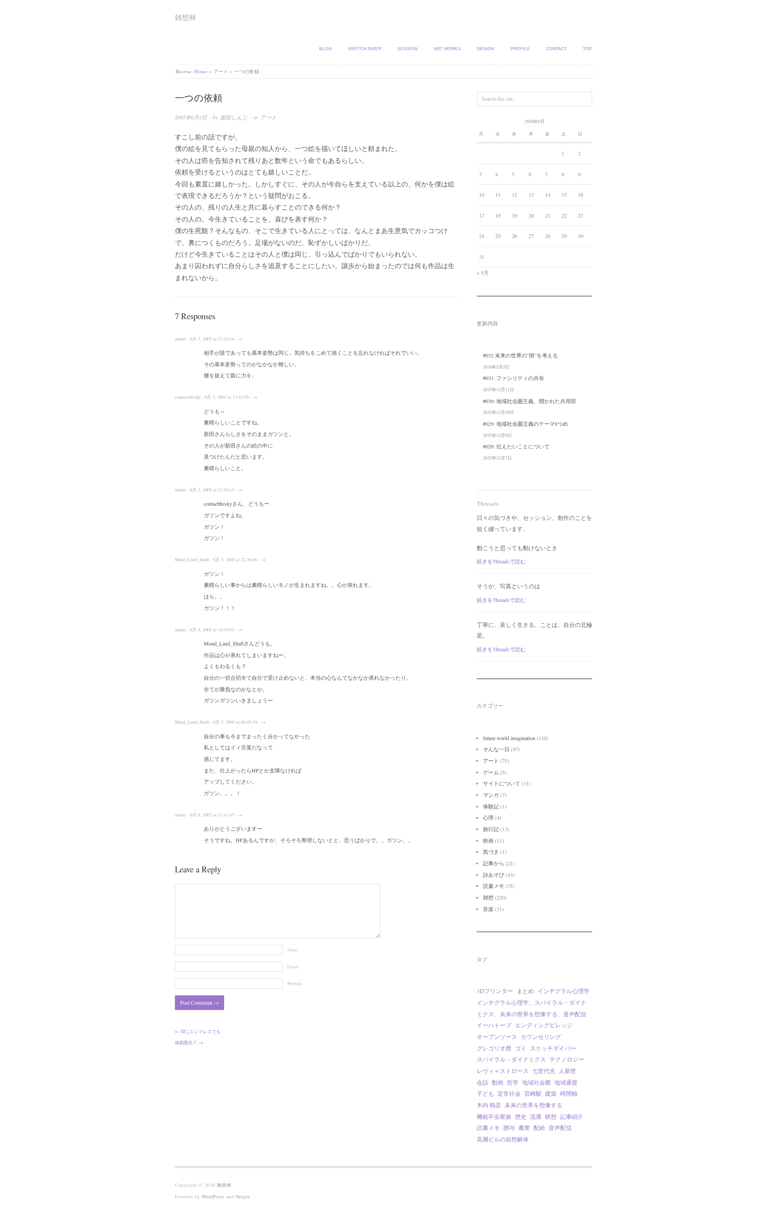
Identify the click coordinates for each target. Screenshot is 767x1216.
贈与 (509, 1128)
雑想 (488, 897)
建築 (551, 1093)
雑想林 (185, 17)
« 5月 (483, 272)
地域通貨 (565, 1082)
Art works (447, 48)
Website (294, 983)
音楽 (488, 908)
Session (407, 48)
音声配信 (560, 1128)
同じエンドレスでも (201, 1031)
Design (485, 48)
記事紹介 (571, 1117)
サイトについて (501, 783)
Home (200, 71)
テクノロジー (567, 1059)
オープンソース (497, 1037)
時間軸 (568, 1093)
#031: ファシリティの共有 (513, 377)
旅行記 (491, 828)
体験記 (491, 806)
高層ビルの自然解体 (503, 1139)
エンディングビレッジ (544, 1025)
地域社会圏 (536, 1082)
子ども (485, 1093)
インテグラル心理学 (563, 991)
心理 (488, 817)
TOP (587, 48)
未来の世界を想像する (533, 1105)
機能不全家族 (494, 1117)
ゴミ (520, 1048)
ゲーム (491, 772)
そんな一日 (496, 749)
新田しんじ (234, 117)
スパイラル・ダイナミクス (511, 1059)
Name (292, 950)
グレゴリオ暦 (494, 1048)
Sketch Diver (364, 48)
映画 (488, 840)
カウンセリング (541, 1037)
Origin (243, 1196)
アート (221, 71)
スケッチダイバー (553, 1048)
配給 (539, 1128)
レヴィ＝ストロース (503, 1071)
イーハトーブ (494, 1025)
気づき (491, 851)
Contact (556, 48)
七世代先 (543, 1071)
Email (292, 966)
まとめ (525, 991)
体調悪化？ (186, 1042)
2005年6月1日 (191, 117)
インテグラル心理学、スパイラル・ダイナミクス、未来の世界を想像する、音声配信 (531, 1008)
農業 (524, 1128)
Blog (325, 48)
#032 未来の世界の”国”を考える (520, 355)
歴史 (520, 1117)
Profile (520, 48)
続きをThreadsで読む (501, 561)
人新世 (567, 1071)
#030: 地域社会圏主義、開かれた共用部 (529, 400)
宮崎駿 (533, 1093)
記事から (493, 863)
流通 (536, 1117)
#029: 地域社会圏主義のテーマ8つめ (525, 423)
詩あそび (493, 874)
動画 (497, 1082)
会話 (482, 1082)
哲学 (512, 1082)
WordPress (213, 1196)
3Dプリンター (495, 991)
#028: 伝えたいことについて (516, 446)
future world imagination (509, 737)
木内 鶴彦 (489, 1105)
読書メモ (493, 885)
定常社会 (509, 1093)
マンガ (491, 794)
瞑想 (551, 1117)
